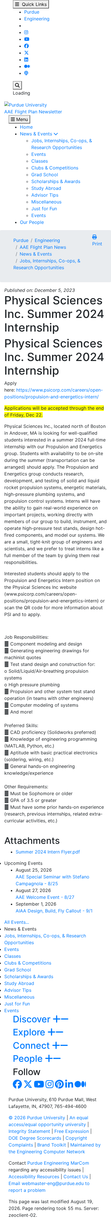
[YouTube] (26, 39)
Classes (39, 161)
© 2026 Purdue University (37, 1117)
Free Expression (71, 1131)
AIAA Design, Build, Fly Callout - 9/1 (54, 911)
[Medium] (27, 66)
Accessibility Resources (34, 1176)
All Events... (16, 922)
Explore (30, 1032)
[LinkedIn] (26, 59)
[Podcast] (26, 73)
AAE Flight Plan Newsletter (33, 111)
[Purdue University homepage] (25, 104)
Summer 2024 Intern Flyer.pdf (48, 852)
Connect (32, 1045)
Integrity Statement (29, 1131)
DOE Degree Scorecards (35, 1138)
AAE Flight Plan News (43, 247)
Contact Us (75, 1176)
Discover (33, 1019)
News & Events (37, 134)
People (29, 1058)
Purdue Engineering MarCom (58, 1163)
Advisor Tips (44, 195)
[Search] (17, 85)
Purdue (31, 12)
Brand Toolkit (51, 1145)
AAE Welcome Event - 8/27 (45, 897)
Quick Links (33, 4)
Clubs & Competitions (54, 168)
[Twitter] (26, 53)
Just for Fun (44, 208)
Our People (32, 222)
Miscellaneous (46, 202)
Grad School (44, 174)
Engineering (37, 19)
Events (38, 154)
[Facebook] (26, 46)
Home (26, 127)
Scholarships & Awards (55, 181)
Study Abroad (46, 188)
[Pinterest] (59, 1086)
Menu (21, 119)
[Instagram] (26, 32)
